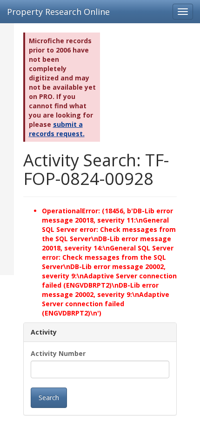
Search (49, 397)
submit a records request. (57, 129)
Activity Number (58, 353)
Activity (44, 332)
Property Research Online (58, 11)
